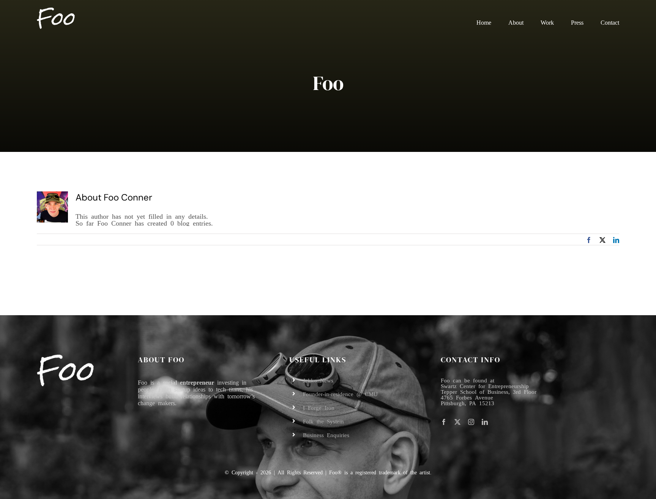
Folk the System (323, 421)
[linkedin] (485, 422)
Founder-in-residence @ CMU (340, 393)
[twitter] (457, 422)
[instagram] (471, 422)
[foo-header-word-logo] (56, 11)
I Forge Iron (318, 407)
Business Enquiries (326, 434)
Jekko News (318, 380)
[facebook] (444, 422)
